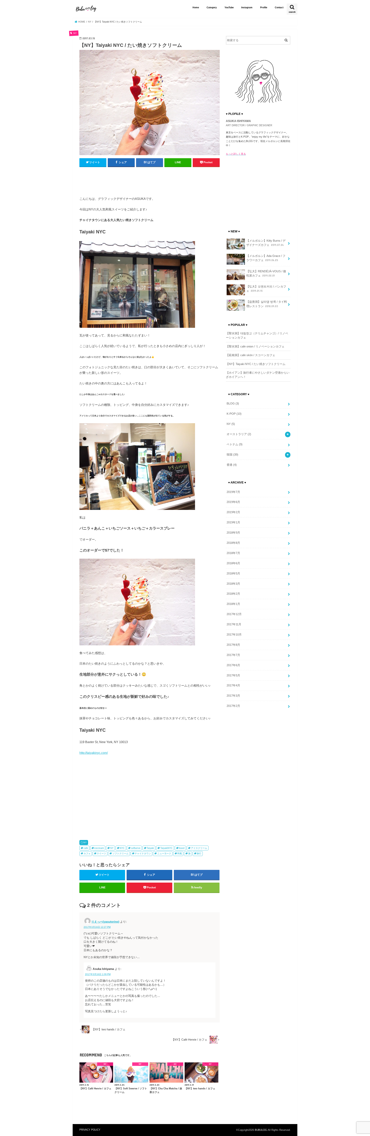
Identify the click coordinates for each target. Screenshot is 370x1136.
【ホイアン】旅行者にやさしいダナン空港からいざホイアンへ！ (257, 374)
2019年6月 (233, 502)
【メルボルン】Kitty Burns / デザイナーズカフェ (266, 242)
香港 (232, 464)
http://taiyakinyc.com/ (93, 752)
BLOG (233, 403)
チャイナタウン (143, 853)
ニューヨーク (164, 853)
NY (85, 842)
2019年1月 (233, 522)
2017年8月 (233, 644)
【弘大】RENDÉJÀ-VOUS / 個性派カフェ (266, 273)
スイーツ (101, 853)
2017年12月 (234, 614)
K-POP (234, 413)
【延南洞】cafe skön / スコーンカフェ (250, 355)
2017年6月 (233, 665)
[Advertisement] (149, 180)
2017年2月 (233, 705)
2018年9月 (233, 532)
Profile (263, 7)
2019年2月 (233, 512)
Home (196, 7)
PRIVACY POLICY (89, 1129)
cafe (86, 848)
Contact (279, 7)
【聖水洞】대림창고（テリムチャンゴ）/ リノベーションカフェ (257, 335)
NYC (122, 848)
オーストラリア (239, 434)
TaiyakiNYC (166, 848)
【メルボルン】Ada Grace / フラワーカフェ (265, 258)
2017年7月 (233, 655)
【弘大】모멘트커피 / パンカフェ (266, 288)
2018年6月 (233, 563)
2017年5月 (233, 675)
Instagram (246, 7)
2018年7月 (233, 553)
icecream (99, 848)
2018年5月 (233, 573)
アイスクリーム (199, 848)
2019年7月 (233, 492)
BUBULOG (261, 1129)
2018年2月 (233, 593)
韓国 (232, 454)
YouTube (229, 7)
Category (212, 7)
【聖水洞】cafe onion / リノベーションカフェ (255, 346)
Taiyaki (150, 848)
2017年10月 (234, 634)
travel (182, 848)
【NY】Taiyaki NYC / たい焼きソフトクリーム (255, 364)
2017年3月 (233, 695)
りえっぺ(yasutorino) (105, 921)
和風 (179, 853)
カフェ (87, 853)
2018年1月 (233, 603)
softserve (135, 848)
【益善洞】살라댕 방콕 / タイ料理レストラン (266, 304)
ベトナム (234, 444)
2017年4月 (233, 685)
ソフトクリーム (120, 853)
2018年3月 (233, 583)
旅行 (199, 853)
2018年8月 (233, 542)
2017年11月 (234, 624)
